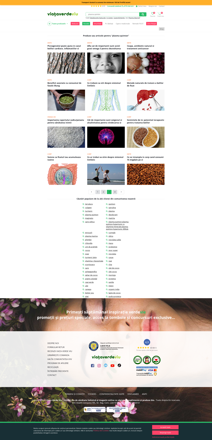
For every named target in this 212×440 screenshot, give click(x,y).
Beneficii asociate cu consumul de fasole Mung (64, 84)
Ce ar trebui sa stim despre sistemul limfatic (105, 158)
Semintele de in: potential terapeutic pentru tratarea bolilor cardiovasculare (145, 121)
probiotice (113, 247)
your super (113, 250)
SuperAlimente (119, 18)
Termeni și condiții (75, 394)
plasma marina (91, 236)
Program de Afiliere (57, 363)
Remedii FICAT (137, 23)
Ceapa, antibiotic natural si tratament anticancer (140, 47)
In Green (109, 18)
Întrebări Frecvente (57, 371)
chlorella (88, 243)
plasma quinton (91, 214)
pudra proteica (115, 296)
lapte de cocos (115, 293)
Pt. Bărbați (109, 23)
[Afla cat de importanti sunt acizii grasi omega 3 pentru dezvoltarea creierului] (106, 73)
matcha (112, 218)
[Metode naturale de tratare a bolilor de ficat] (146, 110)
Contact (162, 6)
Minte (89, 43)
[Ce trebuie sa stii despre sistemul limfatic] (106, 110)
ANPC (144, 394)
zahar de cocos (91, 275)
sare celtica (90, 222)
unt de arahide (91, 247)
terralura (89, 204)
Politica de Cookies (101, 430)
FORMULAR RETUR (55, 347)
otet (87, 296)
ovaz (87, 254)
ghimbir (88, 239)
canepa (88, 289)
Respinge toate (165, 433)
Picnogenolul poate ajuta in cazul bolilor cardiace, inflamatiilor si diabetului (64, 47)
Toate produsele (59, 23)
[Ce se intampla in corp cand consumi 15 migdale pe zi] (146, 184)
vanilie (111, 282)
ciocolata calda (115, 239)
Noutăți (86, 23)
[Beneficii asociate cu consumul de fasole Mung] (66, 110)
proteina (112, 278)
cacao (111, 257)
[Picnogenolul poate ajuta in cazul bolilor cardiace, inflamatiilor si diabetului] (66, 73)
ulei (86, 286)
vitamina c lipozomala (94, 261)
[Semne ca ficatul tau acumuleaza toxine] (66, 184)
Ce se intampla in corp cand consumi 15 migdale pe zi (145, 158)
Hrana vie (51, 117)
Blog (161, 29)
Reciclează (52, 367)
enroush (88, 232)
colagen (88, 207)
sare (87, 268)
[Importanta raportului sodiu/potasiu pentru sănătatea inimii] (66, 147)
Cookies (92, 394)
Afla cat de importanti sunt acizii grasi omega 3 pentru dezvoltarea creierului (104, 47)
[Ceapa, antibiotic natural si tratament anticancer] (146, 73)
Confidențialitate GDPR (111, 394)
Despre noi (153, 6)
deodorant (113, 214)
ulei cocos (113, 271)
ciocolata (112, 254)
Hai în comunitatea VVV (59, 359)
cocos (87, 250)
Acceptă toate (165, 427)
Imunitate (97, 23)
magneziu (89, 218)
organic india (114, 289)
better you (89, 293)
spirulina (112, 207)
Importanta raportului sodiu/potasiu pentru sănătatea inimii (65, 121)
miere (111, 286)
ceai (110, 261)
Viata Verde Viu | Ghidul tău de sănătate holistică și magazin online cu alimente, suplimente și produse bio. (100, 400)
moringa (112, 275)
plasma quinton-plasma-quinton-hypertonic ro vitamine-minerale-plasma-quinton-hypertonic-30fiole (117, 225)
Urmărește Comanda (58, 355)
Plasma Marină (134, 18)
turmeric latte (91, 257)
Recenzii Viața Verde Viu (59, 351)
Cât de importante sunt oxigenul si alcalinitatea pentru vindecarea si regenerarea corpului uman (104, 121)
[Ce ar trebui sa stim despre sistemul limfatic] (106, 184)
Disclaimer (133, 394)
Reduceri (75, 23)
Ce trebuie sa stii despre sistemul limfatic (104, 84)
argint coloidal (91, 278)
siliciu (111, 236)
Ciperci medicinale (123, 23)
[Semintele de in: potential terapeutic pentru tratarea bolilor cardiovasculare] (146, 147)
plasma (112, 211)
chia (110, 264)
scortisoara (90, 264)
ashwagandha (91, 271)
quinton (112, 204)
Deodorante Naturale (98, 18)
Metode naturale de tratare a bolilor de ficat (145, 84)
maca (111, 243)
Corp (89, 80)
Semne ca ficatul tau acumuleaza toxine (64, 158)
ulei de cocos (114, 268)
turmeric (88, 211)
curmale (112, 232)
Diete (49, 43)
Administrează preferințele (163, 437)
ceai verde (89, 282)
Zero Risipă (151, 23)
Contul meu (141, 6)
